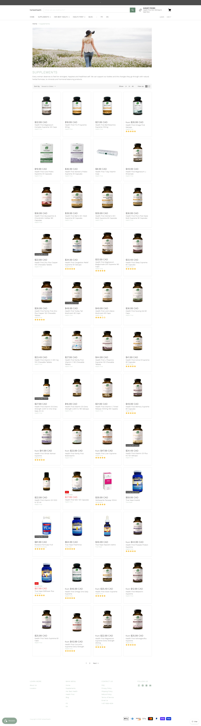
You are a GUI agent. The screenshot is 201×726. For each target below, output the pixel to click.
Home (32, 17)
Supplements (44, 17)
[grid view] (146, 86)
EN (107, 17)
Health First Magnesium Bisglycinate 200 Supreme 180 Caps (107, 264)
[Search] (132, 10)
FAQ (103, 685)
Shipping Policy (107, 691)
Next (95, 663)
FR (102, 17)
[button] (131, 131)
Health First (78, 17)
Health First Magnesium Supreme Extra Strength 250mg (104, 640)
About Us (33, 685)
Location (33, 688)
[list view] (149, 86)
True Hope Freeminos (73, 545)
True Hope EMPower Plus (44, 591)
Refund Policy (107, 694)
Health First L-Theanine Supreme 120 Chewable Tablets (104, 362)
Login (162, 17)
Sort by (37, 86)
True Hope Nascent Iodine (105, 545)
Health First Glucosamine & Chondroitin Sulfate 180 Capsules (45, 218)
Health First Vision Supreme (106, 592)
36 (129, 86)
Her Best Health (61, 17)
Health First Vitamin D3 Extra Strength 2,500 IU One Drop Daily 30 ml (46, 409)
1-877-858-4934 (107, 703)
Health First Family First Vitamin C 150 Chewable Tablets (74, 362)
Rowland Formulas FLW (44, 545)
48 (132, 86)
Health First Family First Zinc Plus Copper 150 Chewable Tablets (46, 313)
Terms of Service (108, 697)
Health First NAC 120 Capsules (77, 500)
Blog (91, 17)
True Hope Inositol (133, 500)
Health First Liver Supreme (105, 453)
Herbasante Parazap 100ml (106, 500)
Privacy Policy (107, 688)
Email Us (105, 700)
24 (126, 86)
